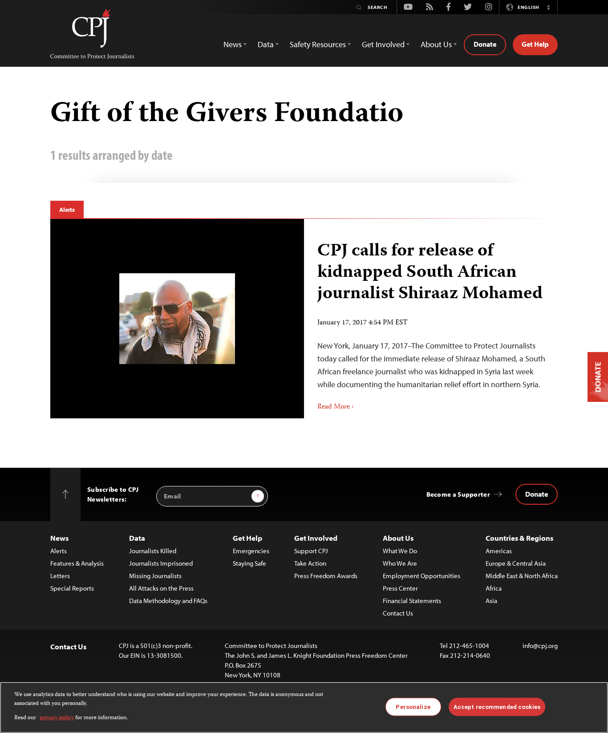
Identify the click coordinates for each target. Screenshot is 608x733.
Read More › (335, 407)
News (59, 538)
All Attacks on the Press (161, 588)
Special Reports (72, 588)
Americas (499, 551)
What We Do (400, 551)
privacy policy (57, 718)
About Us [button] (436, 44)
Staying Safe (249, 563)
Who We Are (400, 563)
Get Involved (315, 538)
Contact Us (398, 613)
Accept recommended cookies (497, 706)
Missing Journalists (155, 575)
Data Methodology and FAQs (168, 600)
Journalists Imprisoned (161, 563)
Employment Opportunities (421, 575)
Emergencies (251, 551)
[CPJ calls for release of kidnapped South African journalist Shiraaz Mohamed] (177, 318)
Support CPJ (311, 551)
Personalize (413, 706)
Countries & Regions (519, 538)
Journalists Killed (152, 551)
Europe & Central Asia (516, 563)
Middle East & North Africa (522, 575)
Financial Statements (412, 600)
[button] (548, 7)
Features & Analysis (77, 563)
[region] (304, 707)
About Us (398, 538)
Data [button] (266, 44)
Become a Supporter (458, 494)
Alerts (67, 210)
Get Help (535, 44)
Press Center (400, 588)
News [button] (232, 44)
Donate (485, 44)
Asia (491, 600)
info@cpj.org (540, 645)
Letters (60, 575)
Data (137, 538)
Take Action (310, 563)
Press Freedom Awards (325, 575)
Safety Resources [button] (318, 44)
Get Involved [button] (383, 44)
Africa (494, 588)
